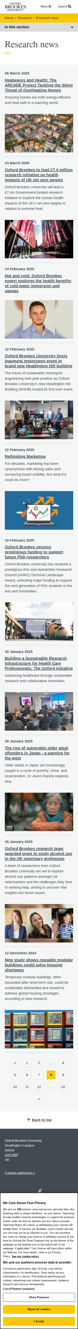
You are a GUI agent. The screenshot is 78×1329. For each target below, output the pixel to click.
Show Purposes (39, 1297)
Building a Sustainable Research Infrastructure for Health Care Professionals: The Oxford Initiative (39, 663)
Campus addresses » (20, 1173)
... (51, 1063)
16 (63, 1087)
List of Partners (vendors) (18, 1288)
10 (15, 1087)
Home (9, 18)
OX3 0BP (11, 1155)
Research (25, 18)
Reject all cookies (39, 1309)
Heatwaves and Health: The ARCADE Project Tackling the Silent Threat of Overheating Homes (39, 85)
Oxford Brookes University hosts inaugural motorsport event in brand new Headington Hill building (38, 361)
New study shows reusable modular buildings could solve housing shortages (39, 965)
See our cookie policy (25, 1256)
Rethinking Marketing (25, 456)
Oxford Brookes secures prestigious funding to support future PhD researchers (34, 552)
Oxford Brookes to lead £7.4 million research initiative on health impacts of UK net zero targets (39, 175)
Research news (47, 18)
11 (27, 1087)
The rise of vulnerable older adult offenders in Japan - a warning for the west (37, 753)
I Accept (39, 1321)
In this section (17, 27)
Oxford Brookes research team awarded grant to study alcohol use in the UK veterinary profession (38, 853)
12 (39, 1087)
